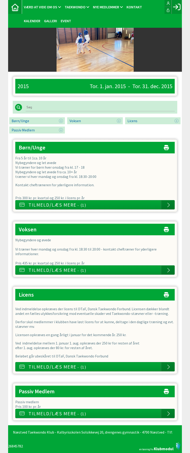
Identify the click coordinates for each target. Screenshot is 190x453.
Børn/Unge (20, 120)
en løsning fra (156, 448)
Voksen (75, 120)
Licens (132, 120)
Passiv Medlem (23, 130)
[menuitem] (15, 7)
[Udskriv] (166, 146)
